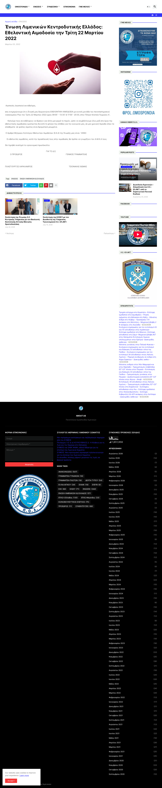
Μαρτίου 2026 (133, 476)
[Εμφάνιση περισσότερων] (56, 185)
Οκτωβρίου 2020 (133, 769)
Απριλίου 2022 (133, 688)
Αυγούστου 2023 (133, 616)
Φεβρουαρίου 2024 (133, 589)
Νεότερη (10, 233)
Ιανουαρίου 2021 (133, 756)
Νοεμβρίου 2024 (133, 548)
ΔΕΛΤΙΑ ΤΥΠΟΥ (93, 480)
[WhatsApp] (41, 185)
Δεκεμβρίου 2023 (133, 598)
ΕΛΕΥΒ (96, 485)
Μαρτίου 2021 (133, 747)
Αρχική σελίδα (11, 22)
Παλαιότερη (109, 233)
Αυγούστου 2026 (133, 453)
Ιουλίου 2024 (133, 566)
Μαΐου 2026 (133, 467)
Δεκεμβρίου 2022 (133, 652)
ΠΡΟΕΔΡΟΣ (65, 506)
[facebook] (152, 15)
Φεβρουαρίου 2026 (133, 480)
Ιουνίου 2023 (133, 625)
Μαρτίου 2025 (133, 530)
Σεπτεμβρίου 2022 (133, 666)
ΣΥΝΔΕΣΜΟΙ (52, 7)
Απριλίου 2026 (133, 471)
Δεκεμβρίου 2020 (133, 760)
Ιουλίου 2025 (133, 512)
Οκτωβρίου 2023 (133, 607)
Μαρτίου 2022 (133, 693)
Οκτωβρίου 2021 (133, 715)
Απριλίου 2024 (133, 580)
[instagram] (156, 15)
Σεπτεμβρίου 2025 (133, 503)
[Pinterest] (46, 185)
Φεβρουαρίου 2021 (133, 751)
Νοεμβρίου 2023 (133, 602)
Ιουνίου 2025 (133, 517)
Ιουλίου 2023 (133, 621)
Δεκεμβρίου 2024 (133, 544)
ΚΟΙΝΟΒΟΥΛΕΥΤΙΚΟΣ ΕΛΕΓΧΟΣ (73, 502)
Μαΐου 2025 (133, 521)
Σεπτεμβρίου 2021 (133, 720)
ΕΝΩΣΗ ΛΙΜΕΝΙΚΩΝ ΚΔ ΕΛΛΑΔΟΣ (32, 179)
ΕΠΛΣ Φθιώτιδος (90, 497)
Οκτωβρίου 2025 (133, 499)
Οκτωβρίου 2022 (133, 661)
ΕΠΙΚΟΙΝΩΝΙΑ (69, 7)
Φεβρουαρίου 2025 (133, 535)
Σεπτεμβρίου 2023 (133, 611)
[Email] (51, 185)
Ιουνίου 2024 (133, 571)
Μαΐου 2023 (133, 630)
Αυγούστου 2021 (133, 724)
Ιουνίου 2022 (133, 679)
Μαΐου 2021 (133, 738)
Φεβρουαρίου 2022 (133, 697)
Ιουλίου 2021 (133, 729)
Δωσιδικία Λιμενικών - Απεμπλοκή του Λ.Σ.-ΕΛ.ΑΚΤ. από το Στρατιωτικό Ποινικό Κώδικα (143, 189)
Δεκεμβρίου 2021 (133, 706)
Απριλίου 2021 (133, 742)
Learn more (24, 775)
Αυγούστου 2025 (133, 508)
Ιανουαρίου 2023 (133, 648)
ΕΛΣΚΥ (74, 489)
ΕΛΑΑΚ (83, 485)
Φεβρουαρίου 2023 (133, 643)
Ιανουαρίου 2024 (133, 593)
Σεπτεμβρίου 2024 (133, 557)
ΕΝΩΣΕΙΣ (37, 7)
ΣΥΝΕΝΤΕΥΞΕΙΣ (84, 506)
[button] (148, 6)
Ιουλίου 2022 (133, 675)
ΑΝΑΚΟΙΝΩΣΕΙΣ (67, 472)
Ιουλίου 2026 (133, 458)
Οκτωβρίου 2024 (133, 553)
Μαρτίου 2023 (133, 639)
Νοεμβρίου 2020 (133, 765)
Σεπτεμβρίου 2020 (133, 774)
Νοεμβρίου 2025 (133, 494)
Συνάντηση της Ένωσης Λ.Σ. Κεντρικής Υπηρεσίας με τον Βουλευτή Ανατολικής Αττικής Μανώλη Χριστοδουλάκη (22, 220)
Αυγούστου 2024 (133, 562)
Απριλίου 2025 (133, 526)
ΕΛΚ (62, 489)
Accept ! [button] (11, 781)
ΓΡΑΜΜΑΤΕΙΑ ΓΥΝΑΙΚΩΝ (70, 476)
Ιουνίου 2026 (133, 462)
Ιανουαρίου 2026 (133, 485)
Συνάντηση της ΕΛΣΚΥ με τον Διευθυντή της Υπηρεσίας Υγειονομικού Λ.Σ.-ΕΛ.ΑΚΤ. (56, 219)
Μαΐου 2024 (133, 575)
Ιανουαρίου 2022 (133, 702)
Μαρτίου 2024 (133, 584)
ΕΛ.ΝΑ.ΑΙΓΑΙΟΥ (66, 485)
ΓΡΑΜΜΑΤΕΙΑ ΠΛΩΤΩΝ (70, 480)
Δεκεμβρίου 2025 (133, 490)
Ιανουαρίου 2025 (133, 539)
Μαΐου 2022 (133, 684)
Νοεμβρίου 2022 (133, 657)
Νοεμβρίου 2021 (133, 711)
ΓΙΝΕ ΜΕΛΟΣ (84, 7)
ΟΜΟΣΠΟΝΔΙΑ (21, 7)
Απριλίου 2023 (133, 634)
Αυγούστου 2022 (133, 670)
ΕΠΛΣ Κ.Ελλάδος (68, 497)
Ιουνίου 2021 (133, 733)
